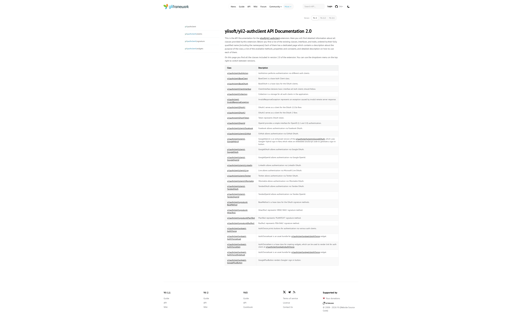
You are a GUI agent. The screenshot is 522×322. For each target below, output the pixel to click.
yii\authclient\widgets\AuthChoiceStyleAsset (236, 253)
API (249, 6)
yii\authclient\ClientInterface (239, 89)
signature (195, 41)
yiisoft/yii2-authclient (270, 38)
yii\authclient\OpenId (236, 123)
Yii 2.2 (323, 18)
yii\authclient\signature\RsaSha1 (240, 223)
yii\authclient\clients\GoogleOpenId (236, 158)
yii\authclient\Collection (237, 94)
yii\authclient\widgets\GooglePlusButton (236, 261)
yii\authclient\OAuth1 (236, 107)
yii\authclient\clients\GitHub (239, 133)
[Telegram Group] (289, 292)
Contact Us (288, 307)
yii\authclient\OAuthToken (238, 118)
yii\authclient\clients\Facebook (240, 128)
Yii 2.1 (332, 18)
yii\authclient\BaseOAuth (237, 83)
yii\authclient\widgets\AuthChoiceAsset (236, 237)
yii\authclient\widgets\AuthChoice (305, 236)
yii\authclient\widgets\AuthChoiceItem (236, 245)
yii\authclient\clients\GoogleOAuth (310, 139)
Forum (263, 6)
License (286, 302)
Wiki (255, 6)
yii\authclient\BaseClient (237, 78)
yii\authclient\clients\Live (237, 170)
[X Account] (284, 292)
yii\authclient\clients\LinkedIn (239, 165)
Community (274, 6)
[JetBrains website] (328, 303)
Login (329, 6)
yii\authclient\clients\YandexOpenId (236, 195)
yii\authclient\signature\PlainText (241, 218)
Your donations (333, 298)
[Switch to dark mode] (348, 6)
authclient (190, 26)
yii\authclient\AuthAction (237, 73)
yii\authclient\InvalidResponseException (238, 100)
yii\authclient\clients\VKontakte (240, 181)
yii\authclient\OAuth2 (236, 112)
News (233, 6)
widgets (194, 48)
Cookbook (248, 307)
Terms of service (290, 298)
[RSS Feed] (294, 292)
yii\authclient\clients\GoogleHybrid (236, 140)
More (287, 6)
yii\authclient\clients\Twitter (239, 176)
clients (193, 34)
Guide (241, 6)
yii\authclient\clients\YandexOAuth (236, 187)
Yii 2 (315, 18)
